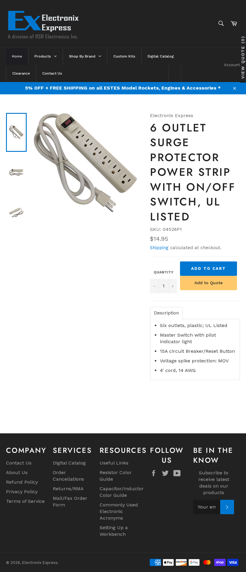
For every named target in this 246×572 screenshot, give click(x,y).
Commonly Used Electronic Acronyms (119, 511)
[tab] (166, 313)
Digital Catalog (69, 463)
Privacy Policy (22, 491)
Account (232, 65)
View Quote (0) (242, 57)
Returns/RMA (68, 488)
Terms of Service (25, 501)
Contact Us (19, 463)
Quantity (163, 272)
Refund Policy (22, 482)
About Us (17, 472)
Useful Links (114, 463)
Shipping (159, 247)
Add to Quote (208, 282)
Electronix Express (40, 562)
